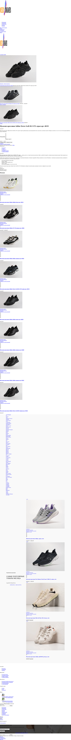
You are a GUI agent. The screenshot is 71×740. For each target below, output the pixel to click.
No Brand (7, 444)
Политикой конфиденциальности (21, 732)
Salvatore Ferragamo (9, 429)
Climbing (7, 484)
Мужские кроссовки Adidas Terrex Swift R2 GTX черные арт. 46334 (12, 122)
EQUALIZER (8, 473)
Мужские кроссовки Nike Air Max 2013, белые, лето (37, 618)
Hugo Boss (8, 464)
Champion (7, 485)
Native (7, 447)
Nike (6, 445)
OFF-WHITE (8, 443)
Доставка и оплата (5, 675)
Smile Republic (8, 426)
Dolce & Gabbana (9, 477)
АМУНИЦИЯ (8, 414)
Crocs (7, 481)
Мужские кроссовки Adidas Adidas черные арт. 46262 (12, 380)
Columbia (7, 483)
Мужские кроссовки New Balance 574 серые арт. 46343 (10, 103)
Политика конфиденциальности (7, 681)
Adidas (12, 85)
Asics (7, 492)
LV (6, 454)
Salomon (7, 430)
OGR (7, 442)
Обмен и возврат (5, 676)
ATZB (7, 491)
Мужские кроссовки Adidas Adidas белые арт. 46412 (11, 202)
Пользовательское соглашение (7, 682)
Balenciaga (8, 490)
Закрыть (1, 717)
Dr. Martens (8, 476)
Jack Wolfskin (8, 463)
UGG (7, 421)
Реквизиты (4, 669)
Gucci (7, 467)
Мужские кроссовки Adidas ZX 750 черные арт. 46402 (12, 228)
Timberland (8, 424)
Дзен (3, 689)
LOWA (7, 456)
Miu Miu (7, 452)
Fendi (7, 470)
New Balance (8, 446)
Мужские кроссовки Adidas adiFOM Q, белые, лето (37, 656)
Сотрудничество (5, 684)
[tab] (36, 147)
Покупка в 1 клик (9, 142)
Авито (3, 688)
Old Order (7, 441)
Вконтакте (4, 690)
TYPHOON (8, 422)
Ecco (7, 475)
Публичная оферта (5, 683)
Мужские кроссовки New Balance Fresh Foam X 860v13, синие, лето (41, 579)
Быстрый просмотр (3, 192)
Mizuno (7, 451)
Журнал (3, 670)
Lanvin (7, 459)
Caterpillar (7, 486)
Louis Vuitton (8, 457)
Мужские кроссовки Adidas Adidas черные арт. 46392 (12, 258)
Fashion (7, 471)
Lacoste (7, 460)
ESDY (7, 472)
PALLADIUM (8, 437)
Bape (7, 489)
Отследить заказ (5, 674)
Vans (6, 417)
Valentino (7, 419)
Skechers (7, 427)
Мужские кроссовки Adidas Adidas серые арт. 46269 (11, 319)
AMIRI (7, 493)
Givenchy (7, 468)
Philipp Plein (8, 436)
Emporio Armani (8, 474)
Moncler (7, 450)
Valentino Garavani (9, 418)
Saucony (7, 428)
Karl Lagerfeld (8, 461)
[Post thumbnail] (3, 695)
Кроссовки (5, 85)
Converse (7, 482)
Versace (7, 416)
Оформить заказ (3, 142)
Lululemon (7, 455)
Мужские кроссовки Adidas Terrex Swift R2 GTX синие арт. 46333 (14, 289)
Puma (7, 432)
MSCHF (7, 449)
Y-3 (6, 415)
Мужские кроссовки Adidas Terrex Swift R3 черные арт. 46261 (14, 410)
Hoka (7, 465)
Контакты (4, 668)
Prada (7, 434)
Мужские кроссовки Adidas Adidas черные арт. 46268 (12, 349)
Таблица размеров (5, 677)
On (6, 440)
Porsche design (8, 435)
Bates (7, 488)
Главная (1, 85)
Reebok (7, 431)
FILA (7, 469)
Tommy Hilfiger (8, 423)
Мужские (9, 85)
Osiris (7, 438)
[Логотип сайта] (5, 20)
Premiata (7, 433)
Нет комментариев (9, 697)
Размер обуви (2, 136)
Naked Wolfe (8, 448)
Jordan (7, 462)
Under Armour (8, 420)
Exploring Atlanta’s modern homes (7, 696)
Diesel (7, 479)
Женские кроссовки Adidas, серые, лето (35, 538)
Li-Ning (7, 458)
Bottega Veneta (8, 487)
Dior (6, 478)
